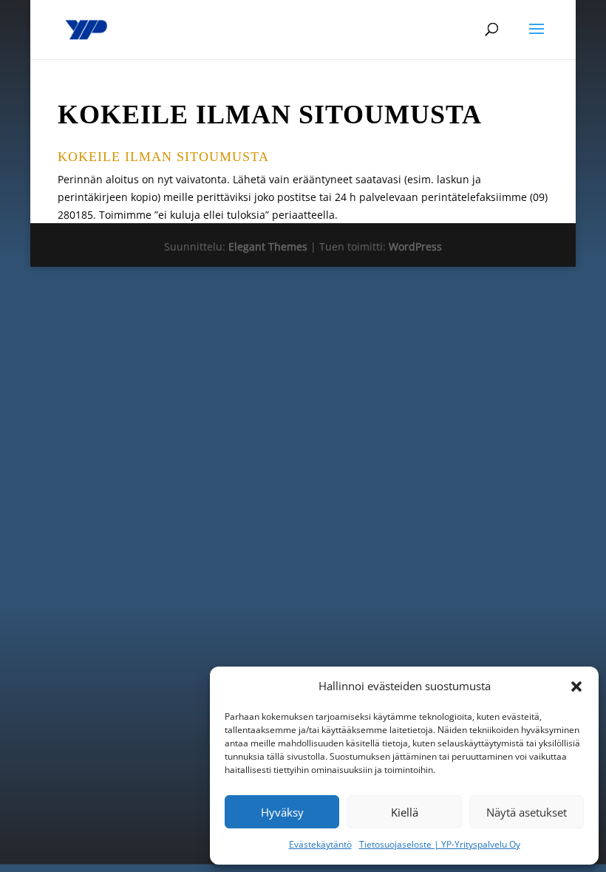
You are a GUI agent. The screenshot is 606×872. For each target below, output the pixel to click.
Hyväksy (282, 812)
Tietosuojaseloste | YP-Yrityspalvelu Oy (439, 844)
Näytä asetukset (526, 812)
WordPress (415, 246)
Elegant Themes (267, 246)
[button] (576, 686)
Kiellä (404, 812)
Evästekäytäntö (320, 844)
